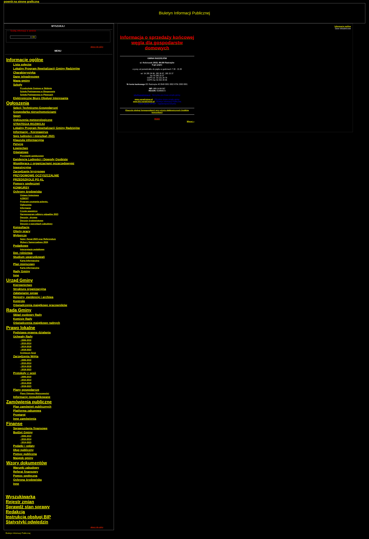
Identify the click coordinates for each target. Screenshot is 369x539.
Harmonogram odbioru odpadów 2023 (39, 214)
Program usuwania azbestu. (34, 201)
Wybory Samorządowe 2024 (34, 242)
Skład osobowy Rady (27, 314)
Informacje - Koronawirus (30, 132)
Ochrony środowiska (27, 191)
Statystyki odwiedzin (27, 521)
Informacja (25, 208)
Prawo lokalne (20, 327)
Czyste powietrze (28, 211)
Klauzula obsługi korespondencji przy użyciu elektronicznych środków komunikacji (157, 111)
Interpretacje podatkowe (32, 249)
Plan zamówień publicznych (32, 406)
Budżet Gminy (23, 432)
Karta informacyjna (29, 268)
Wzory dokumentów (26, 462)
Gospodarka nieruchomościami (34, 111)
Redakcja (15, 511)
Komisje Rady (22, 318)
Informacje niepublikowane (31, 397)
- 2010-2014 (25, 343)
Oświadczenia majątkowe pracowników (40, 305)
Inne (16, 275)
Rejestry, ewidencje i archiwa (33, 297)
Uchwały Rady (23, 336)
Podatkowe (20, 245)
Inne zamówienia (24, 418)
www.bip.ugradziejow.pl (144, 101)
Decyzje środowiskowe (31, 220)
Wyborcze (20, 235)
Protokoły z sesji (24, 373)
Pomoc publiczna (25, 454)
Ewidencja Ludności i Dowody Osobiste (40, 159)
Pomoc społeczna (25, 475)
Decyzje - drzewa (28, 217)
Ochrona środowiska (27, 479)
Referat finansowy (25, 471)
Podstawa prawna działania (32, 332)
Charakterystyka (24, 72)
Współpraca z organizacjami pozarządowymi (43, 163)
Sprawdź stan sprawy (28, 506)
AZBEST (24, 198)
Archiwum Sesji (28, 353)
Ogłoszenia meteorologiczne (32, 119)
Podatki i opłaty (24, 445)
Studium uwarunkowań (29, 256)
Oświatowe (20, 152)
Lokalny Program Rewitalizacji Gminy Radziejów (46, 68)
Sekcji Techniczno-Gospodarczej (35, 107)
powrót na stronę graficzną (21, 1)
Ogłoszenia (17, 103)
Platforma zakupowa (27, 410)
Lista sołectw (22, 64)
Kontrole (19, 301)
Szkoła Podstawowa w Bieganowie (37, 91)
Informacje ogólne (24, 59)
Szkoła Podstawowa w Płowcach (36, 94)
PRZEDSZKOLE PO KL (28, 179)
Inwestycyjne (22, 167)
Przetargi (19, 414)
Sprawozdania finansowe (30, 428)
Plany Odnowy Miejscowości (34, 393)
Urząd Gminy (19, 280)
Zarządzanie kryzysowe (29, 171)
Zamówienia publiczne (29, 401)
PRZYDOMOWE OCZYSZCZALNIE (36, 175)
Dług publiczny (23, 449)
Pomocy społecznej (26, 183)
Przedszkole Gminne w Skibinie (36, 88)
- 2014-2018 (25, 346)
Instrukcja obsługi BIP (28, 516)
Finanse (14, 423)
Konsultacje (21, 227)
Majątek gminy (23, 458)
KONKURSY (21, 187)
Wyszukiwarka (20, 496)
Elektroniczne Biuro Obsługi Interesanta (40, 98)
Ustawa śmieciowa (29, 195)
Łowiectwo (20, 148)
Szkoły (17, 84)
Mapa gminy (21, 80)
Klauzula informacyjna (28, 140)
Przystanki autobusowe (32, 156)
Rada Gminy (18, 310)
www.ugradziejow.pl (144, 99)
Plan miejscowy (24, 264)
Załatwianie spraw (25, 293)
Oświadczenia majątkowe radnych (36, 322)
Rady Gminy (21, 271)
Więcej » (190, 121)
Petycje (18, 144)
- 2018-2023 (25, 349)
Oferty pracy (21, 231)
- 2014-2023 (25, 442)
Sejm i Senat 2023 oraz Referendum (38, 239)
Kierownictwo (22, 285)
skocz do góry (97, 47)
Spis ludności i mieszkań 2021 (34, 136)
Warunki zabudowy (26, 467)
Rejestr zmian (20, 501)
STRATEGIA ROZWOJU (29, 124)
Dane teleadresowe (26, 76)
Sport (17, 115)
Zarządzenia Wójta (25, 356)
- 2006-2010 (25, 340)
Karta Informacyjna (29, 260)
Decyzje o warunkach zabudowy (36, 224)
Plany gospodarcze (26, 389)
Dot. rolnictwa (22, 252)
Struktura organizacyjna (29, 289)
